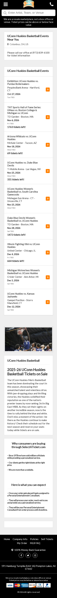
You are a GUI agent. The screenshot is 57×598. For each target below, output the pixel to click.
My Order (22, 543)
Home (7, 539)
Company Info (20, 539)
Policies (34, 539)
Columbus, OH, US (18, 44)
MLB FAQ (35, 543)
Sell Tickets (47, 539)
